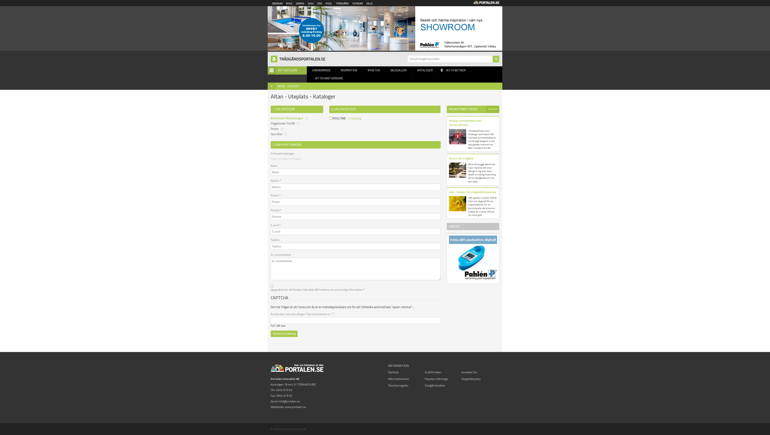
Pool (329, 3)
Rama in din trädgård (461, 158)
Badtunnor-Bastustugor (287, 118)
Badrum (277, 3)
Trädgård (342, 3)
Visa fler (492, 109)
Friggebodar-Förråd (283, 123)
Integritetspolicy (471, 379)
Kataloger (425, 70)
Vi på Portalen (433, 372)
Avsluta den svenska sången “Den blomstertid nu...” (302, 314)
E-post (276, 225)
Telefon (275, 240)
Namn (274, 166)
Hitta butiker (456, 70)
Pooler (275, 129)
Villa (369, 3)
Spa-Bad (276, 134)
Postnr (276, 195)
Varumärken (321, 70)
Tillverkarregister (398, 385)
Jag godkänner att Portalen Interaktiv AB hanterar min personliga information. (318, 290)
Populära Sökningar (436, 379)
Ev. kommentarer (281, 255)
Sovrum (357, 3)
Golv (311, 3)
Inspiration (349, 70)
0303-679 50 (284, 390)
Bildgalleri (399, 70)
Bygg (289, 3)
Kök (319, 3)
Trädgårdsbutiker (435, 385)
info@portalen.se (289, 401)
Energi (300, 3)
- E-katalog (353, 118)
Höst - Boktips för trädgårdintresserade (472, 192)
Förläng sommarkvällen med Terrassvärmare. (465, 123)
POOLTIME (339, 118)
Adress (276, 181)
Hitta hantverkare (329, 78)
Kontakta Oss (469, 372)
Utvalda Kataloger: (283, 154)
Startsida (393, 372)
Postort (276, 210)
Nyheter (374, 70)
